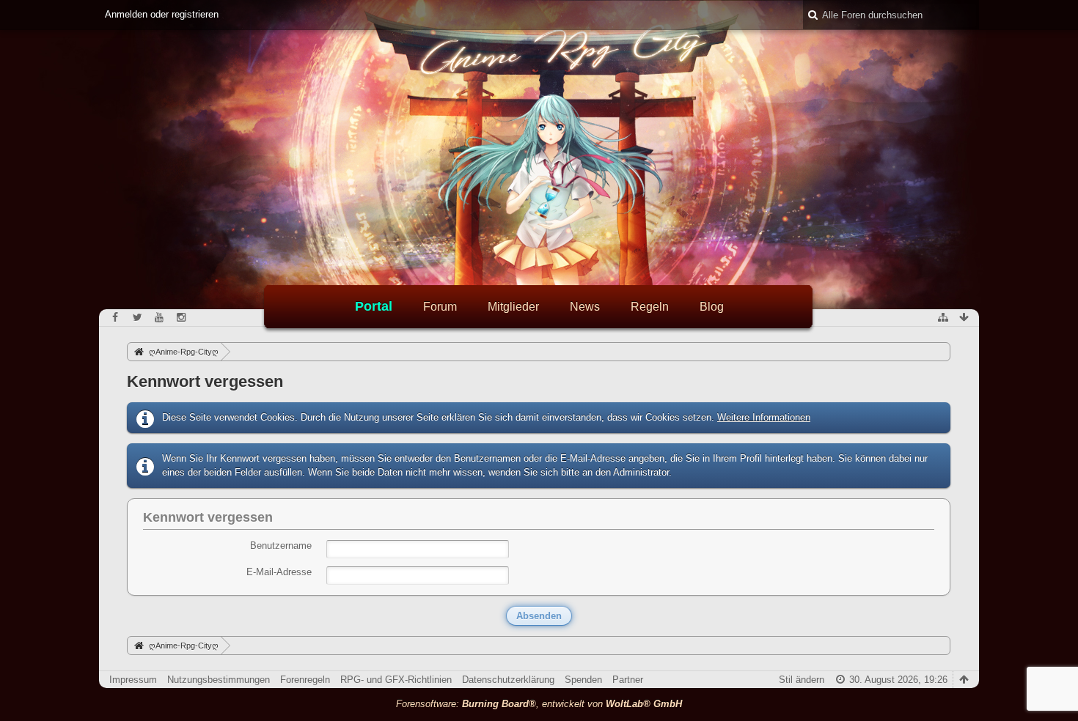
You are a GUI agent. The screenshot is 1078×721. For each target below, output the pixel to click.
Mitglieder (513, 306)
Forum (440, 306)
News (585, 306)
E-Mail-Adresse (279, 571)
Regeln (650, 306)
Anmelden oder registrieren (162, 14)
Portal (373, 306)
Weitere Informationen (763, 417)
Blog (712, 306)
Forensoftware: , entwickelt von (539, 703)
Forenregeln (305, 679)
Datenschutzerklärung (508, 679)
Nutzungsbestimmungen (218, 679)
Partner (627, 679)
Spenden (583, 679)
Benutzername (281, 545)
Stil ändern (801, 679)
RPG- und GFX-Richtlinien (396, 679)
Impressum (133, 679)
